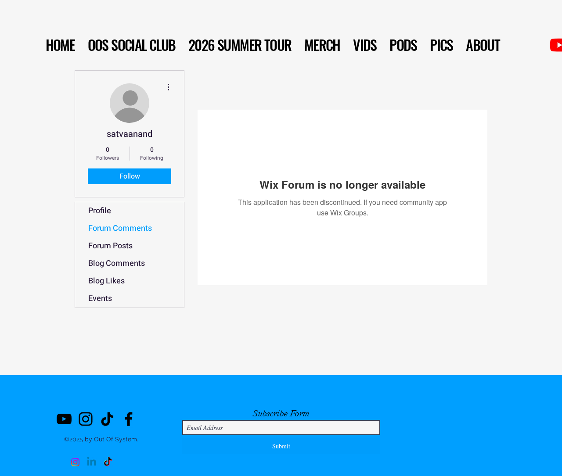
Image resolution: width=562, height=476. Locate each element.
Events (100, 298)
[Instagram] (85, 419)
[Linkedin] (91, 462)
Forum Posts (110, 246)
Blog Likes (106, 281)
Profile (99, 211)
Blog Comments (116, 263)
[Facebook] (128, 419)
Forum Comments (120, 228)
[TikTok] (107, 419)
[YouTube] (64, 419)
